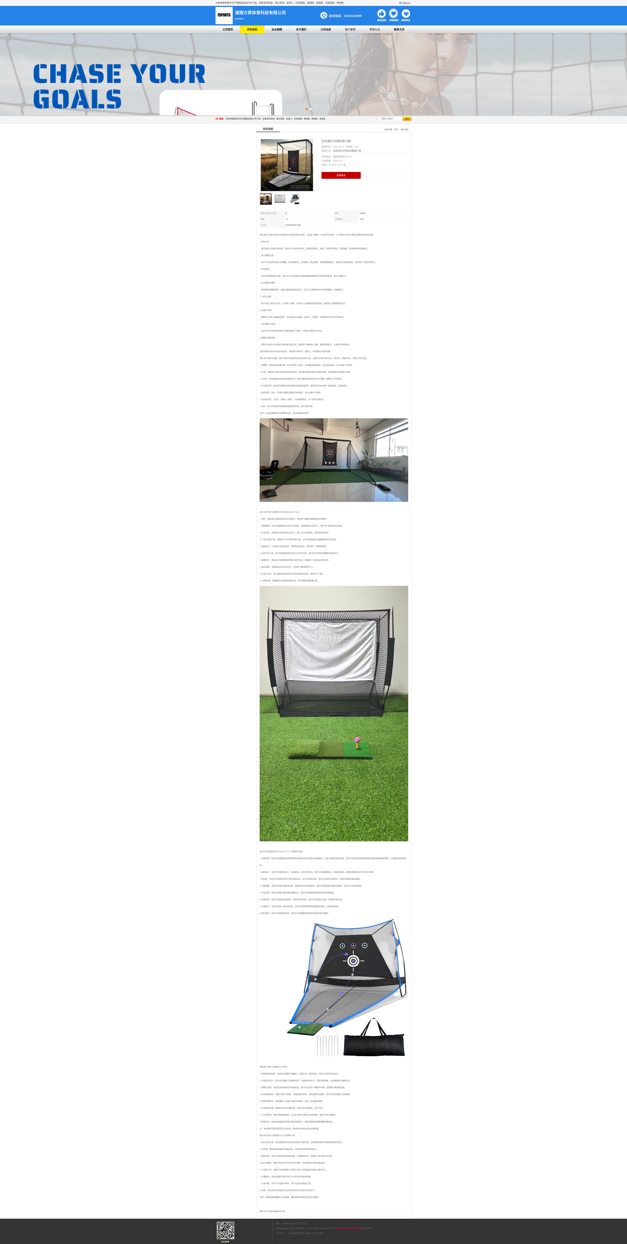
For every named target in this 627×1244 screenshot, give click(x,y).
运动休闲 (337, 151)
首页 (396, 129)
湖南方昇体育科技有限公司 (348, 1228)
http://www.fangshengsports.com (272, 1211)
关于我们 (301, 29)
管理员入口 (310, 1233)
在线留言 (341, 175)
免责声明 (300, 1233)
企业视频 (277, 29)
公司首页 (228, 29)
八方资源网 (291, 1233)
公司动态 (326, 29)
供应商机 (252, 29)
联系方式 (399, 29)
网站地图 (319, 1233)
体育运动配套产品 (352, 151)
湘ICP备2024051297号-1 (325, 1228)
